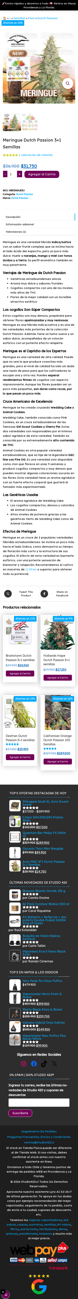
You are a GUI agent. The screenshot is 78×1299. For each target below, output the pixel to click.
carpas (22, 1224)
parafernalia (28, 1233)
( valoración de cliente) (35, 155)
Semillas (19, 18)
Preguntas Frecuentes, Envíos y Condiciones (39, 1137)
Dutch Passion (47, 18)
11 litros (31, 569)
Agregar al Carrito (41, 174)
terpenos (45, 1233)
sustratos (36, 1224)
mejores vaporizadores (45, 1220)
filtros (14, 1229)
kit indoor (64, 1224)
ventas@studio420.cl (39, 1142)
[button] (67, 83)
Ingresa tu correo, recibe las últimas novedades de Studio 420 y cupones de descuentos (38, 1090)
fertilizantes (48, 1229)
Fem (31, 18)
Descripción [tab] (13, 216)
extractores (29, 1229)
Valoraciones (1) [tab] (16, 231)
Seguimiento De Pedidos (39, 1131)
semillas (50, 1224)
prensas (12, 1233)
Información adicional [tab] (20, 224)
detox (62, 1229)
